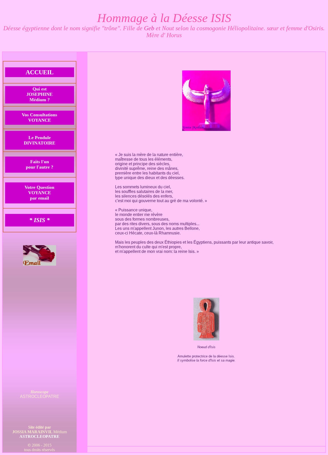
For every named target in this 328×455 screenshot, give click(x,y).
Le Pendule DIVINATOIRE (39, 140)
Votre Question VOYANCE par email (39, 193)
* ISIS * (39, 220)
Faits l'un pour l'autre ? (39, 164)
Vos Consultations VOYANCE (39, 117)
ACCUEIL (40, 72)
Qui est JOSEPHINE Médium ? (39, 94)
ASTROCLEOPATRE (39, 436)
